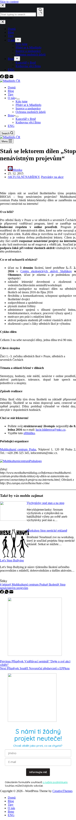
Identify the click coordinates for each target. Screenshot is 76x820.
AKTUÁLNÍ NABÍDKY (24, 177)
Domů (12, 87)
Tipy (10, 94)
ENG (11, 126)
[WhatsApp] (7, 592)
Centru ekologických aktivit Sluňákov (46, 271)
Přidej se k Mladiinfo (28, 105)
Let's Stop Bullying (12, 560)
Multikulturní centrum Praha (18, 449)
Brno (11, 115)
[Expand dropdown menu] (18, 99)
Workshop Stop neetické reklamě (47, 530)
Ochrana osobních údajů (31, 112)
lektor (4, 584)
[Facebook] (2, 77)
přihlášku (29, 433)
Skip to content (9, 1)
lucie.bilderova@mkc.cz (50, 429)
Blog (11, 91)
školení (51, 584)
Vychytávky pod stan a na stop (45, 503)
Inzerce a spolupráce (28, 108)
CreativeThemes (62, 791)
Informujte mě (38, 772)
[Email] (11, 77)
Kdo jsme (21, 101)
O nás (11, 98)
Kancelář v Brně (26, 119)
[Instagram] (7, 77)
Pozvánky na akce (52, 177)
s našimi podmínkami (55, 782)
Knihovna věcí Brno (28, 122)
